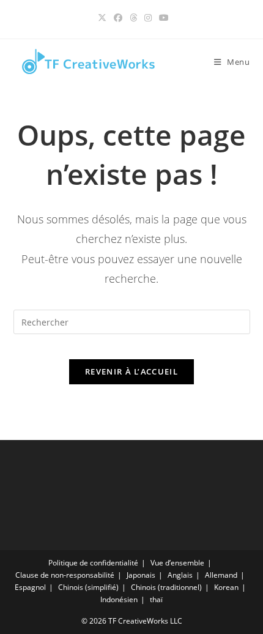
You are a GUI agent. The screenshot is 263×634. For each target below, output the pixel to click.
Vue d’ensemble (177, 563)
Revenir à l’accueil (131, 371)
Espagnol (30, 587)
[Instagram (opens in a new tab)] (148, 17)
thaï (156, 599)
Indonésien (119, 599)
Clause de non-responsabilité (64, 575)
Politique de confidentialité (93, 563)
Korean (226, 587)
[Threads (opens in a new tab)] (133, 17)
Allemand (221, 575)
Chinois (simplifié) (88, 587)
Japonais (141, 575)
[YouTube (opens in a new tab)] (162, 17)
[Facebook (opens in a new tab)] (118, 17)
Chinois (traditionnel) (166, 587)
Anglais (180, 575)
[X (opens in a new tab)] (102, 17)
